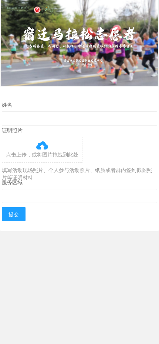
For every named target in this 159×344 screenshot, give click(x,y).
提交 (14, 214)
